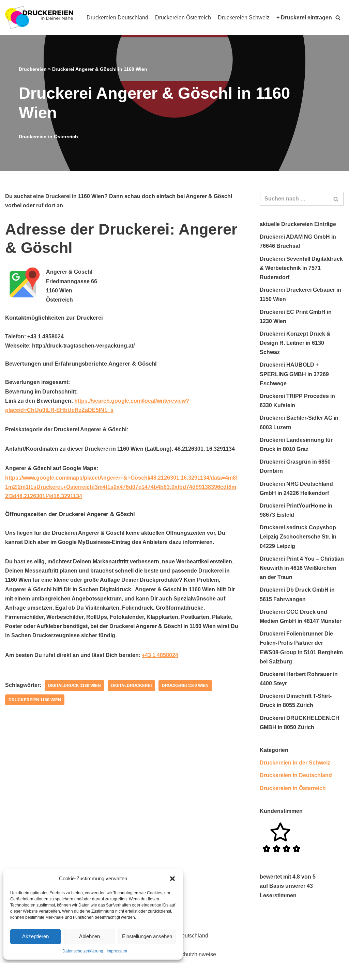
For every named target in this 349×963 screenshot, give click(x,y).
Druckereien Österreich (183, 17)
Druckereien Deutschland (117, 17)
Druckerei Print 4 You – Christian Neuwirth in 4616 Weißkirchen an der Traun (302, 568)
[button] (172, 878)
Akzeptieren (35, 936)
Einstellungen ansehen (147, 936)
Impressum (117, 951)
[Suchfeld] (336, 199)
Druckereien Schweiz (244, 17)
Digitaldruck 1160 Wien (74, 685)
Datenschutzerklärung (82, 951)
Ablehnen (89, 936)
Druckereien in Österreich (48, 136)
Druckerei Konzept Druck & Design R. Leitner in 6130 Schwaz (295, 343)
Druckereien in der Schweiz (295, 763)
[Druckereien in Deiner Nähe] (39, 17)
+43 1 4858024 (160, 655)
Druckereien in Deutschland (296, 775)
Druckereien (33, 69)
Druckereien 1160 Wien (35, 699)
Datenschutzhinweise (190, 954)
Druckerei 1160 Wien (185, 685)
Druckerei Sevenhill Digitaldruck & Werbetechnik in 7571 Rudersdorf (301, 268)
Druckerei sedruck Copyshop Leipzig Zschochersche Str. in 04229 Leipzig (298, 537)
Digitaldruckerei (131, 685)
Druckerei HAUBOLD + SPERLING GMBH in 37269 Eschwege (294, 374)
